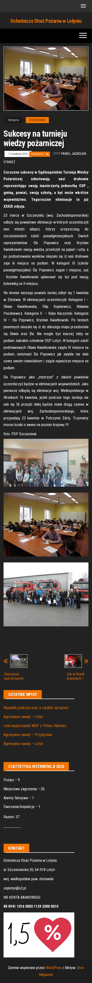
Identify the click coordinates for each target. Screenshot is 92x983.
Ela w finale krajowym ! (75, 676)
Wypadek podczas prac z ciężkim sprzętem (36, 707)
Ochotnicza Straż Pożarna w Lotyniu (45, 21)
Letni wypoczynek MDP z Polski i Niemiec (35, 725)
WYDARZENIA (37, 120)
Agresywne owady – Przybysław (28, 734)
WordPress (54, 967)
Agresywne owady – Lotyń (23, 716)
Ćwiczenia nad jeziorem (13, 676)
